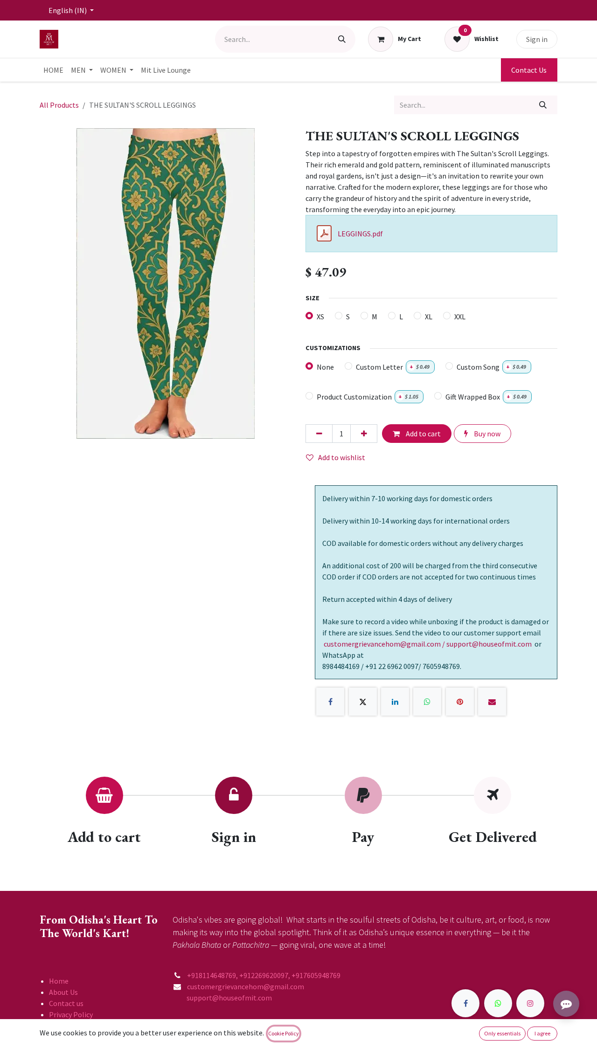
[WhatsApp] (427, 702)
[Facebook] (330, 702)
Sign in (537, 39)
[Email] (492, 702)
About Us (63, 992)
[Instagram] (530, 1003)
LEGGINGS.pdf (360, 233)
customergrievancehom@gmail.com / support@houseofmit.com (428, 643)
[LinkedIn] (395, 702)
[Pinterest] (460, 702)
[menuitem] (53, 70)
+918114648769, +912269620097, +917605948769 (264, 975)
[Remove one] (319, 433)
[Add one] (363, 433)
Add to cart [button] (422, 433)
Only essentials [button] (502, 1033)
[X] (363, 702)
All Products (59, 105)
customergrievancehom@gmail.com (246, 986)
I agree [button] (542, 1033)
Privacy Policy (71, 1014)
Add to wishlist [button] (341, 457)
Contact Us (529, 70)
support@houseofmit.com (222, 997)
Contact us (66, 1003)
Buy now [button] (486, 433)
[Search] (341, 39)
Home (59, 981)
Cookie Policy (283, 1033)
